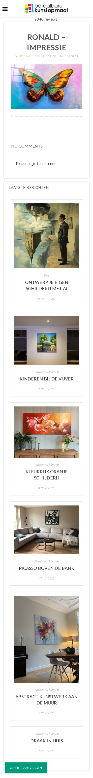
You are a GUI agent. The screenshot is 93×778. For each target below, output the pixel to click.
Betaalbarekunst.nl (38, 56)
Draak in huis (46, 740)
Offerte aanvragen (26, 767)
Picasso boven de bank (46, 568)
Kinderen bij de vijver (47, 378)
